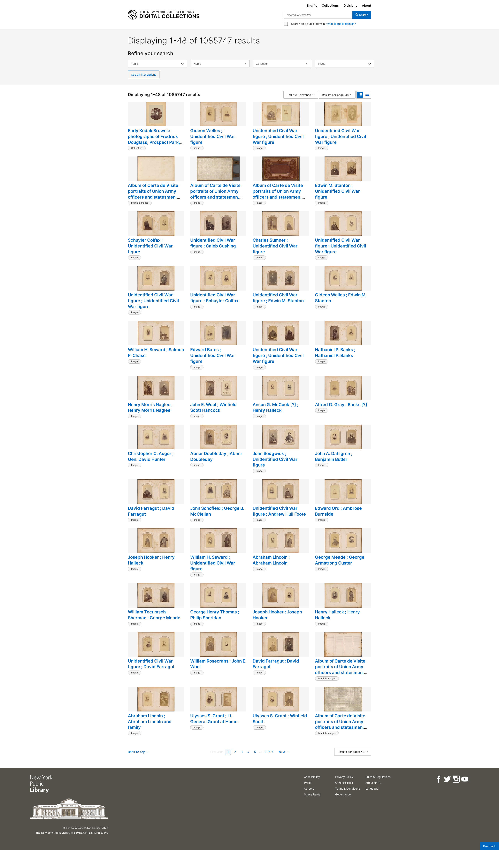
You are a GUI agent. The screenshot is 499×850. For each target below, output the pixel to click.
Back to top (136, 752)
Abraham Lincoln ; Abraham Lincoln (271, 560)
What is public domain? (341, 23)
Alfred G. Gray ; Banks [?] (341, 404)
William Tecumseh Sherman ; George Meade (154, 614)
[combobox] (318, 15)
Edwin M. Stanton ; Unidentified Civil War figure (337, 191)
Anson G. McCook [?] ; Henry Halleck (275, 407)
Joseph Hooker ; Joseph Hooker (277, 614)
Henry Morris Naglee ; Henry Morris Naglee (150, 407)
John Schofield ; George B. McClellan (217, 511)
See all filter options (143, 74)
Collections (330, 5)
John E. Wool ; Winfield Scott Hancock (213, 407)
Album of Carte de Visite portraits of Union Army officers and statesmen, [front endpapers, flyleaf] (341, 724)
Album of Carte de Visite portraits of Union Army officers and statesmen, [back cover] (278, 194)
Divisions (350, 5)
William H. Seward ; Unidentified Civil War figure (212, 563)
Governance (343, 794)
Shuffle (311, 5)
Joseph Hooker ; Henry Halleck (151, 560)
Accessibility (312, 776)
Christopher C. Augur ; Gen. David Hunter (151, 456)
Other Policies (344, 782)
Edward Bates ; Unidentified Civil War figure (212, 355)
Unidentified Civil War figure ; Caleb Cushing (213, 243)
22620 (269, 752)
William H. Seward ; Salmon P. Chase (156, 352)
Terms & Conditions (347, 788)
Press (307, 782)
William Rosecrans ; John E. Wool (218, 663)
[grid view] (360, 95)
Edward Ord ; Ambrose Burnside (338, 511)
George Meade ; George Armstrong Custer (339, 560)
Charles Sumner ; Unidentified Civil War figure (275, 246)
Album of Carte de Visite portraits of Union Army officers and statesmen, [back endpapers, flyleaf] (154, 194)
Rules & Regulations (377, 776)
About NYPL (373, 782)
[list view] (367, 95)
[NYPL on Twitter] (447, 779)
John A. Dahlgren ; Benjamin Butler (333, 456)
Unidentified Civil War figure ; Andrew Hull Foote (279, 511)
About (366, 5)
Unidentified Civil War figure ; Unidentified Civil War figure (278, 136)
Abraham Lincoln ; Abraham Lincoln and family (150, 721)
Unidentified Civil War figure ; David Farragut (151, 663)
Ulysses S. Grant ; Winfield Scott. (280, 718)
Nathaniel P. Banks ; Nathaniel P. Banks (335, 352)
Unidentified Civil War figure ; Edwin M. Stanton (278, 297)
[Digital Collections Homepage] (163, 15)
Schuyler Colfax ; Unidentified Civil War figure (150, 246)
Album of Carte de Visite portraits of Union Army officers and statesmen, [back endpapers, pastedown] (215, 197)
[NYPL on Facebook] (438, 779)
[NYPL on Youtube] (465, 779)
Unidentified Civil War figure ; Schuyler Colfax (214, 297)
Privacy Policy (344, 776)
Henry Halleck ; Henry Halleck (337, 614)
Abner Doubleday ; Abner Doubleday (216, 456)
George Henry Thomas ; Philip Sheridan (214, 614)
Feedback (489, 846)
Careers (309, 788)
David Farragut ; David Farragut (151, 511)
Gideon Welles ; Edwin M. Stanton (341, 297)
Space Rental (312, 794)
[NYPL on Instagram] (456, 779)
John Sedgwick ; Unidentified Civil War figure (275, 459)
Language (371, 788)
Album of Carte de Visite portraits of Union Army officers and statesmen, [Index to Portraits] (340, 669)
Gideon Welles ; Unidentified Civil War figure (212, 136)
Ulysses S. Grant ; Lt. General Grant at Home (213, 718)
